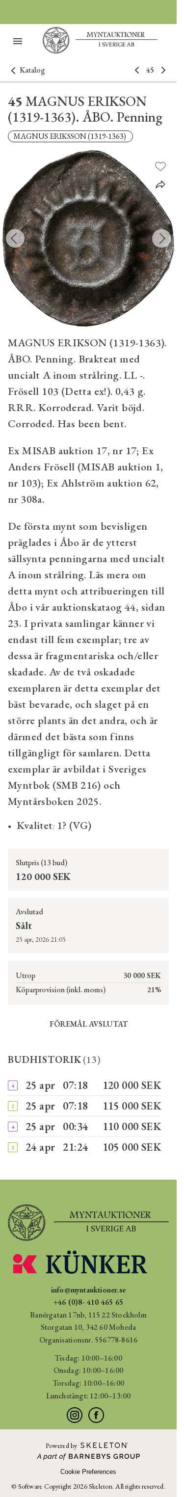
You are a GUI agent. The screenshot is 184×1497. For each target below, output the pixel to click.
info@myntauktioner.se (88, 1290)
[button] (26, 70)
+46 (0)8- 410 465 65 (88, 1302)
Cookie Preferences (88, 1471)
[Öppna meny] (17, 41)
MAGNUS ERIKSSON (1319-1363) (70, 136)
